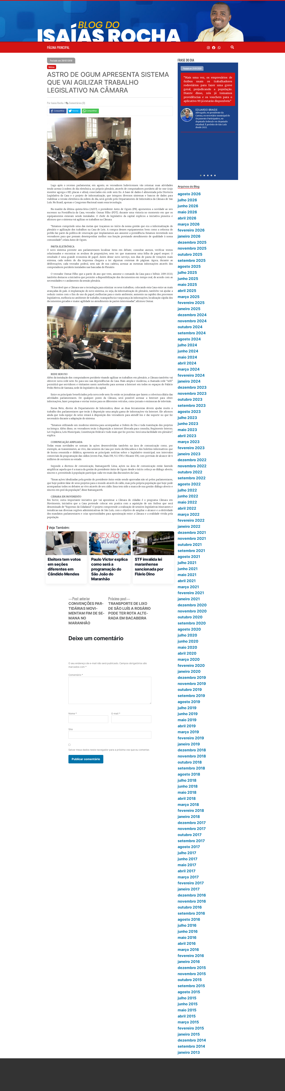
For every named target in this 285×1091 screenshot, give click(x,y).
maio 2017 (187, 865)
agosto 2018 (189, 774)
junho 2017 (187, 859)
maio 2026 (187, 212)
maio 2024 (187, 357)
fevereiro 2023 (191, 448)
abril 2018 (187, 798)
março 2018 (188, 804)
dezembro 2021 (192, 532)
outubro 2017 (190, 834)
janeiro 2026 (189, 236)
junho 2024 (188, 351)
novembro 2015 (192, 974)
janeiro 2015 (189, 1034)
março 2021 (188, 587)
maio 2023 (187, 429)
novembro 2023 (192, 393)
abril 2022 (187, 508)
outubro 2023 (190, 399)
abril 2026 (187, 218)
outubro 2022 (190, 472)
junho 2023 (188, 423)
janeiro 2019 (189, 744)
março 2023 (189, 441)
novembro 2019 (192, 683)
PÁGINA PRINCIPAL (58, 47)
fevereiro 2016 (191, 955)
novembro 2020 (192, 611)
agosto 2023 (189, 411)
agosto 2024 (189, 339)
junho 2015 (188, 1004)
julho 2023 (187, 417)
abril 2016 (187, 943)
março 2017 (188, 877)
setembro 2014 (191, 1046)
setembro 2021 (191, 550)
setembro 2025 (192, 260)
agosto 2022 (189, 484)
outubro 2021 (190, 544)
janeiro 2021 (189, 599)
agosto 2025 (189, 266)
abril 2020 (187, 653)
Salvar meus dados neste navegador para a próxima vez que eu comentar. (109, 749)
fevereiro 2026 (191, 230)
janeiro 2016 (189, 961)
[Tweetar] (74, 111)
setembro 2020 (192, 623)
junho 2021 (188, 569)
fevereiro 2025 (191, 302)
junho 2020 (188, 641)
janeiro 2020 (189, 671)
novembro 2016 (192, 901)
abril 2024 (187, 363)
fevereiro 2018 (191, 810)
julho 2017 (187, 853)
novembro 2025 (192, 248)
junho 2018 (188, 786)
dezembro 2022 (192, 460)
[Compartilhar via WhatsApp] (90, 111)
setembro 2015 (191, 986)
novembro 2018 (192, 756)
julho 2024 (187, 345)
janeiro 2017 (189, 889)
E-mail (115, 713)
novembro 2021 (192, 538)
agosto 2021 (189, 556)
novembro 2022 (192, 466)
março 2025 (189, 296)
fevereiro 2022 (191, 520)
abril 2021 (187, 581)
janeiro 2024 (189, 381)
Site (70, 729)
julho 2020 (187, 635)
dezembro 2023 (192, 387)
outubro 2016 (190, 907)
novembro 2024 (192, 321)
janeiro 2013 (189, 1052)
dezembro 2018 (192, 750)
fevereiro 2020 (191, 665)
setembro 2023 (192, 405)
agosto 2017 (189, 847)
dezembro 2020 (192, 605)
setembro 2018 (191, 768)
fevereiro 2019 (191, 738)
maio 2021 (187, 574)
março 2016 (188, 949)
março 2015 (188, 1022)
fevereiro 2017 (191, 883)
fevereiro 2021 (191, 593)
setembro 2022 (192, 478)
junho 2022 (188, 496)
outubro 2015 (190, 979)
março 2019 (188, 732)
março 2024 (189, 369)
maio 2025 (187, 284)
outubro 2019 (190, 689)
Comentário (75, 674)
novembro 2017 (192, 828)
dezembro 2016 (192, 895)
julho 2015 (187, 998)
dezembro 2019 (192, 677)
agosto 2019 (189, 701)
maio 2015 (187, 1010)
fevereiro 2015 (191, 1028)
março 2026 (189, 224)
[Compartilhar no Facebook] (57, 111)
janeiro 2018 (189, 816)
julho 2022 (187, 490)
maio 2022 (187, 502)
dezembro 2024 (192, 315)
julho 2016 (187, 925)
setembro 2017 (191, 841)
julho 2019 (187, 708)
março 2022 (189, 514)
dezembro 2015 (192, 967)
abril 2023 (187, 436)
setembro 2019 (191, 695)
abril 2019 (187, 726)
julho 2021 (187, 562)
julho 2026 (187, 200)
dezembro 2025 (192, 242)
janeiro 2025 (189, 309)
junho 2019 (188, 714)
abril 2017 (186, 871)
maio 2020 (187, 647)
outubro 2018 (190, 762)
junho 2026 (188, 206)
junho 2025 (188, 278)
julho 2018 (187, 780)
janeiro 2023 (189, 454)
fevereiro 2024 (191, 375)
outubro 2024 (190, 327)
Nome (72, 713)
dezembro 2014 (192, 1040)
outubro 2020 (190, 617)
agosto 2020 (189, 629)
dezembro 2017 (192, 822)
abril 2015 (187, 1016)
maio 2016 (187, 937)
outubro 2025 (190, 254)
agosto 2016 (189, 919)
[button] (200, 175)
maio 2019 (187, 720)
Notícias (52, 67)
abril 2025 (187, 290)
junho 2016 (188, 931)
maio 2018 (187, 792)
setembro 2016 (191, 913)
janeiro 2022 (189, 526)
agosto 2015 (189, 992)
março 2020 (189, 659)
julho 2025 (187, 272)
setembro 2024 (192, 333)
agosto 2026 (189, 194)
